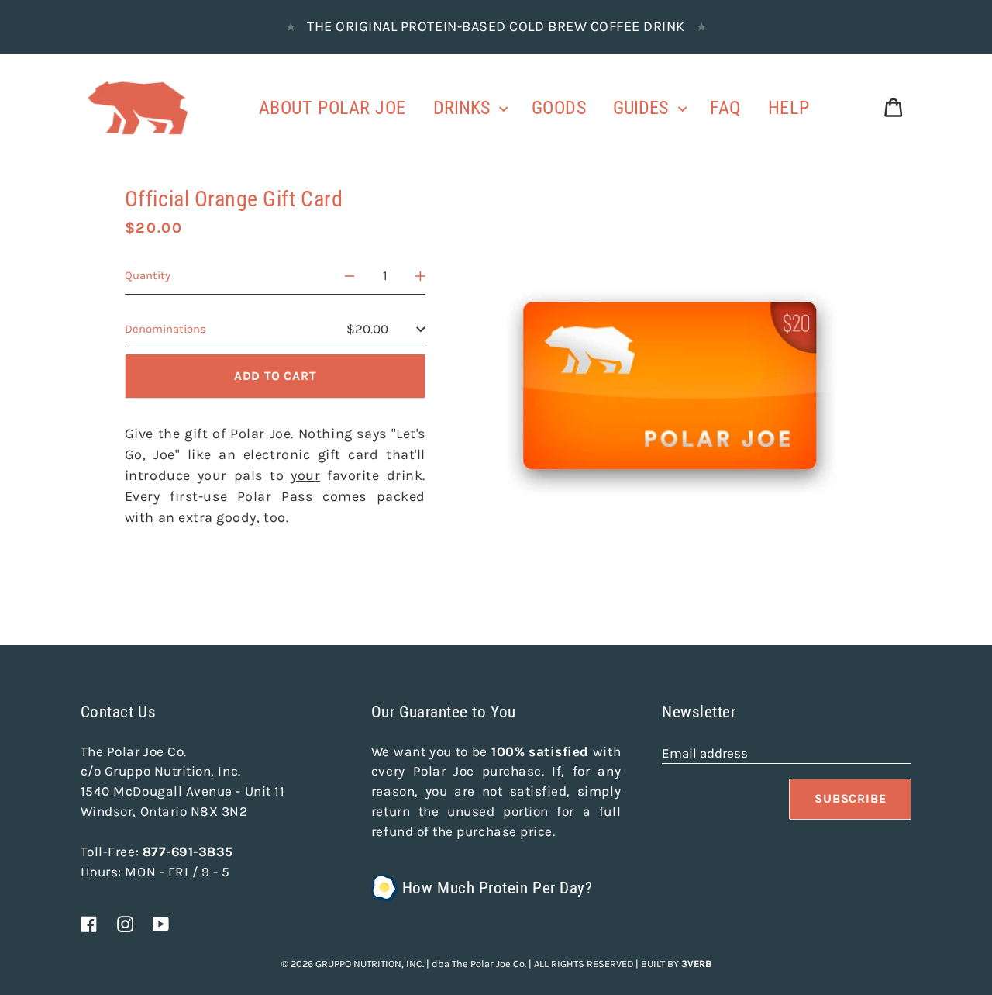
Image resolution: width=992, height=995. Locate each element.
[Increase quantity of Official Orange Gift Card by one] (420, 276)
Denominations (165, 329)
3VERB (696, 963)
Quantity (147, 275)
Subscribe (850, 798)
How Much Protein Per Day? (497, 887)
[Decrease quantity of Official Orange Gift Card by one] (349, 276)
